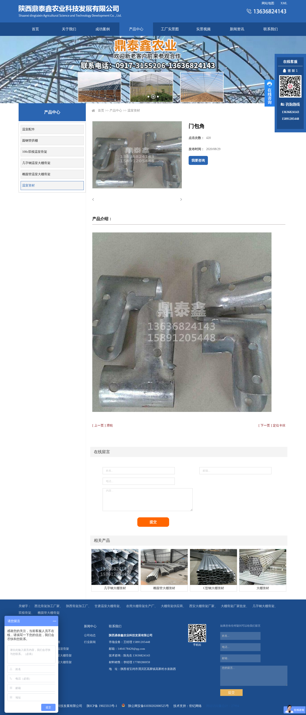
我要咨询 (198, 160)
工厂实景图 (170, 29)
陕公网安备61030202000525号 (148, 706)
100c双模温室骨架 (34, 151)
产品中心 (136, 29)
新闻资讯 (237, 29)
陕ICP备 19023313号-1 (102, 706)
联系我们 (270, 29)
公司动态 (90, 635)
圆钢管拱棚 (30, 140)
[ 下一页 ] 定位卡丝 (272, 425)
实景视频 (203, 29)
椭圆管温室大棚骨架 (36, 174)
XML (283, 3)
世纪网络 (195, 706)
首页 (35, 29)
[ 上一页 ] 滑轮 (102, 425)
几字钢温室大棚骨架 (36, 163)
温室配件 (28, 129)
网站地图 (268, 3)
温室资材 (28, 185)
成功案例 (102, 29)
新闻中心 (90, 626)
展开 (270, 93)
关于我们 (69, 29)
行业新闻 (90, 642)
